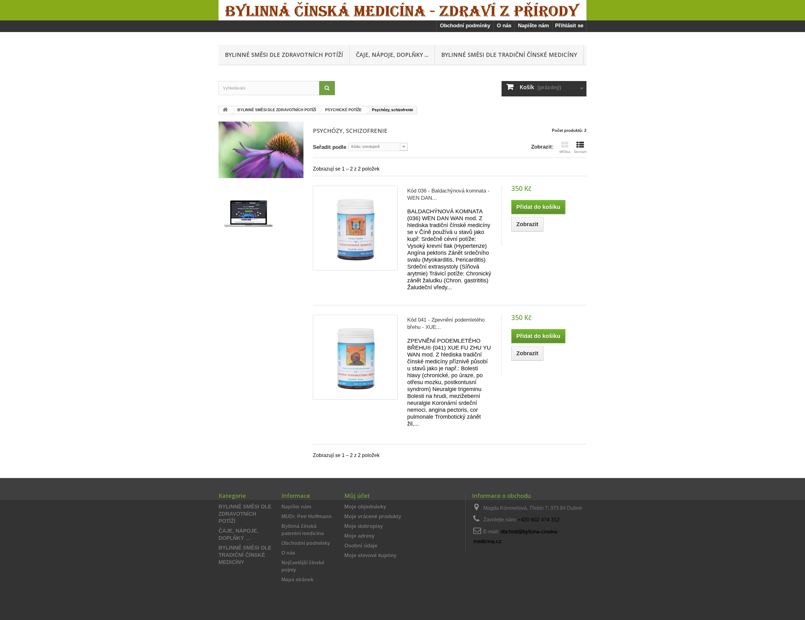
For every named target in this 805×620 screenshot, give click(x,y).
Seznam (580, 152)
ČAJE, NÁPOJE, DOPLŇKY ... (392, 54)
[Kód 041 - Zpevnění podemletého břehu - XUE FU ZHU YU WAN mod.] (355, 357)
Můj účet (357, 495)
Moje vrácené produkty (372, 516)
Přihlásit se (569, 26)
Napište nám (533, 26)
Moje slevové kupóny (370, 555)
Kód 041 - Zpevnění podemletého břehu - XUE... (446, 323)
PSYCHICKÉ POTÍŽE (343, 110)
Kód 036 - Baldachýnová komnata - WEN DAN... (448, 194)
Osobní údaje (360, 546)
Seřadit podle (329, 147)
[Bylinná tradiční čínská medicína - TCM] (402, 10)
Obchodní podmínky (465, 26)
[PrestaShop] (248, 213)
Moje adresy (359, 536)
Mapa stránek (297, 579)
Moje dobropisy (363, 526)
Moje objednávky (365, 507)
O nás (504, 26)
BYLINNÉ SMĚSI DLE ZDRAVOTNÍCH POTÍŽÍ (284, 54)
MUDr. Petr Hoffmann (306, 516)
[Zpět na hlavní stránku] (225, 110)
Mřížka (564, 152)
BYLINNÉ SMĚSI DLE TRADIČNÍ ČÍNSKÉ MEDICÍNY (509, 54)
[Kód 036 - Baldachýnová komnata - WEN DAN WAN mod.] (355, 228)
